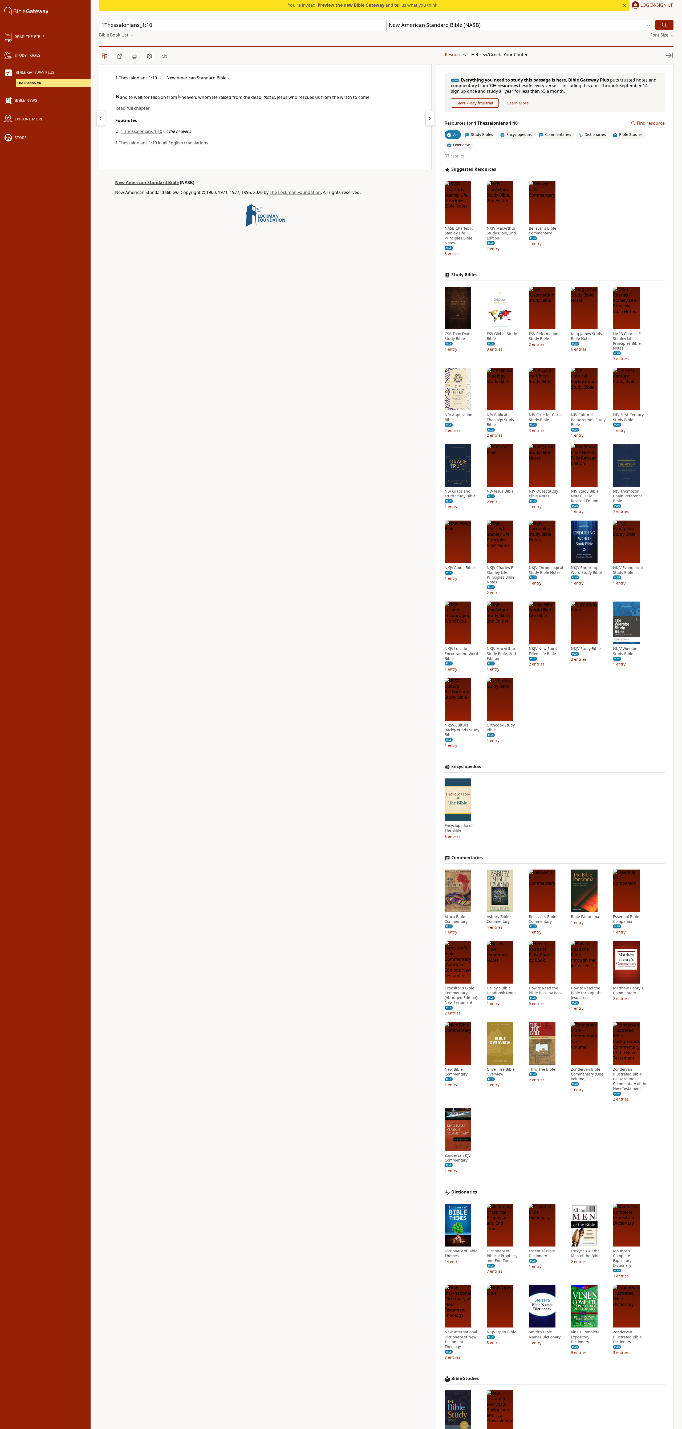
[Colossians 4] (100, 118)
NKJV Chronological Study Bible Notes (546, 570)
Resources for (481, 123)
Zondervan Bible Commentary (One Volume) (587, 1074)
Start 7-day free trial (475, 102)
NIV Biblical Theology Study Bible (500, 419)
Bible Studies (465, 1378)
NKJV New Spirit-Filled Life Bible (543, 651)
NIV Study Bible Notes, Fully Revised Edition (585, 496)
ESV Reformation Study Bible (543, 336)
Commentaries (467, 857)
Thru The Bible (542, 1069)
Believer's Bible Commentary (542, 231)
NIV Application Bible (458, 417)
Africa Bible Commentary (456, 919)
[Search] (664, 25)
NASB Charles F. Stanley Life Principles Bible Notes (459, 235)
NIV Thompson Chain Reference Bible (628, 496)
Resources (455, 55)
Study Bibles (464, 275)
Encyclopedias (466, 766)
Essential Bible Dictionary (542, 1253)
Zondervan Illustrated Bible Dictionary (627, 1337)
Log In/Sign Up (656, 5)
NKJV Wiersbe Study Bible (625, 651)
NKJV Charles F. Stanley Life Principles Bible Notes (500, 575)
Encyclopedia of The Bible (459, 828)
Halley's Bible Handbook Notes (501, 990)
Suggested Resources (473, 169)
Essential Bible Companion (626, 919)
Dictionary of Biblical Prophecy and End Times (502, 1256)
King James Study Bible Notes (586, 336)
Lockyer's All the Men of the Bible (585, 1253)
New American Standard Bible (147, 182)
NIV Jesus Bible (500, 491)
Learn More (518, 102)
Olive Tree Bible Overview (501, 1072)
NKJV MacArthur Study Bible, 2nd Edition (501, 233)
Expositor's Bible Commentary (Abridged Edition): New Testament (461, 995)
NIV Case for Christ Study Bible (546, 417)
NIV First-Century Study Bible (628, 417)
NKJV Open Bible (501, 1332)
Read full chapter (132, 108)
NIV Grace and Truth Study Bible (460, 493)
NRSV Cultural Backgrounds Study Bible (462, 730)
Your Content (517, 55)
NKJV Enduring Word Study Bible (586, 570)
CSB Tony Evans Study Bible (458, 336)
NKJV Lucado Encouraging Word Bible (461, 653)
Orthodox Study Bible (501, 727)
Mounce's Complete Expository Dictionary (622, 1258)
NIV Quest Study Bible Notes (543, 493)
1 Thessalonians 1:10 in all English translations (161, 143)
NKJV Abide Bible (460, 567)
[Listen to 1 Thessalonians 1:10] (164, 56)
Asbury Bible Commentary (498, 919)
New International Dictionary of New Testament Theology (461, 1339)
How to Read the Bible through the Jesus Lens (587, 993)
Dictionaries (464, 1192)
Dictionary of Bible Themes (461, 1253)
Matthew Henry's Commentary (628, 990)
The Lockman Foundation (295, 192)
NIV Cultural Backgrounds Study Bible (588, 419)
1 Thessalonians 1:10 (141, 131)
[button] (651, 5)
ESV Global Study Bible (502, 336)
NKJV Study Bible (586, 648)
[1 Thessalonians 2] (429, 118)
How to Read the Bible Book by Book (545, 990)
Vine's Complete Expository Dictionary (585, 1337)
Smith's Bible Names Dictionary (545, 1334)
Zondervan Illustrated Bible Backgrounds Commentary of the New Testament (630, 1079)
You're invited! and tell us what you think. (363, 5)
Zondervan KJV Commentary (457, 1158)
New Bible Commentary (456, 1072)
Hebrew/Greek (486, 55)
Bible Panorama (585, 916)
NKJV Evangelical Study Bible (628, 570)
